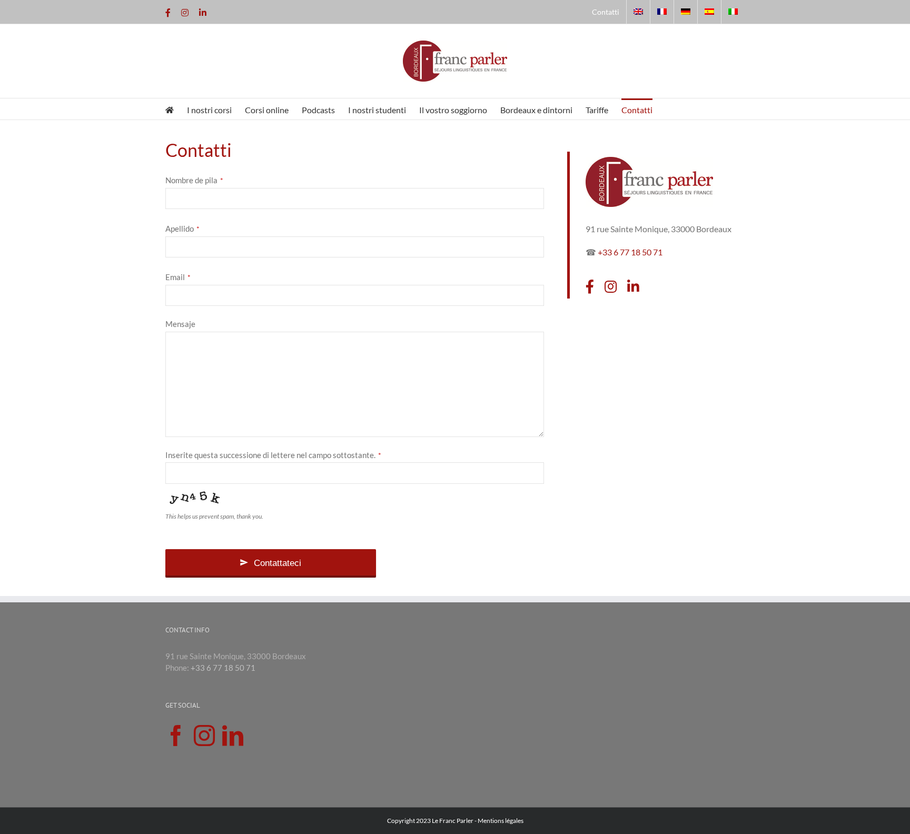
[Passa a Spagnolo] (709, 12)
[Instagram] (204, 735)
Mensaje (180, 324)
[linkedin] (633, 286)
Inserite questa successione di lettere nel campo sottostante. (273, 455)
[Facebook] (175, 735)
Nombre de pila (194, 180)
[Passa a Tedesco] (685, 12)
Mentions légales (500, 821)
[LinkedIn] (232, 735)
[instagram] (611, 286)
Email (178, 277)
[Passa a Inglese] (638, 12)
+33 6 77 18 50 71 (630, 252)
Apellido (182, 228)
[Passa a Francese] (662, 12)
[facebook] (590, 286)
